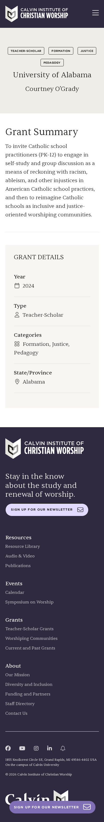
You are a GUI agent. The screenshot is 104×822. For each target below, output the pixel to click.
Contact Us (16, 713)
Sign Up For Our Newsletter (46, 807)
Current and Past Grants (30, 648)
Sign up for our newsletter (42, 509)
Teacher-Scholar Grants (29, 629)
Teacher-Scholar (26, 50)
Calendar (14, 592)
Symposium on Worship (29, 602)
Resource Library (22, 546)
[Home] (36, 13)
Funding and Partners (27, 694)
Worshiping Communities (31, 638)
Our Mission (17, 675)
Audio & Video (20, 556)
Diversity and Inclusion (29, 684)
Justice (87, 50)
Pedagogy (52, 62)
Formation (60, 50)
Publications (18, 565)
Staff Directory (20, 703)
